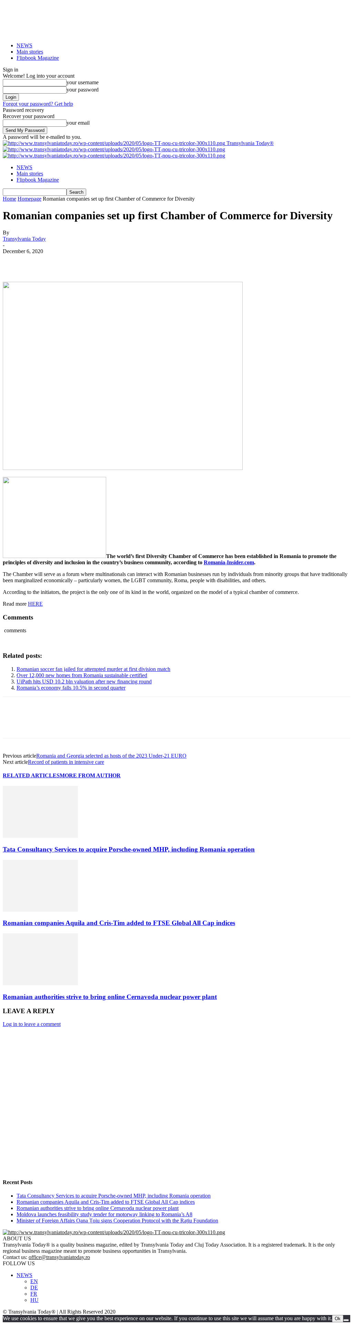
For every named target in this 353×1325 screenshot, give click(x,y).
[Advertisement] (176, 1117)
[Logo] (114, 149)
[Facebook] (14, 262)
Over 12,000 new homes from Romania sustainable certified (82, 675)
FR (33, 1294)
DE (34, 1287)
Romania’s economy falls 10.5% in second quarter (71, 688)
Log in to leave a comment (32, 1024)
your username (83, 82)
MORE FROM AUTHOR (90, 775)
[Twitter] (39, 262)
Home (9, 199)
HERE (35, 604)
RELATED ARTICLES (31, 775)
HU (34, 1300)
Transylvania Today (24, 239)
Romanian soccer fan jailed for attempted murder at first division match (93, 669)
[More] (113, 262)
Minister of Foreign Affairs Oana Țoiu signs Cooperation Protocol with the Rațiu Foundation (117, 1220)
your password (83, 90)
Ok (338, 1318)
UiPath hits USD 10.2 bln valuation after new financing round (84, 681)
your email (78, 123)
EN (34, 1281)
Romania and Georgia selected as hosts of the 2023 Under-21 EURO (111, 756)
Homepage (29, 199)
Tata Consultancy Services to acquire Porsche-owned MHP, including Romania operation (129, 849)
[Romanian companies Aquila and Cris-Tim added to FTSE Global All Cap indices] (40, 910)
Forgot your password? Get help (38, 104)
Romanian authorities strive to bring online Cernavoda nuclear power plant (110, 996)
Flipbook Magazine (38, 58)
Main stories (30, 52)
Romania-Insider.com (229, 562)
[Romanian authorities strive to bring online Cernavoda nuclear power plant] (40, 983)
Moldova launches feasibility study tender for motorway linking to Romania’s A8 (104, 1214)
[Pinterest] (63, 262)
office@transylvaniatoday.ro (59, 1257)
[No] (346, 1320)
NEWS (24, 45)
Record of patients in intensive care (66, 762)
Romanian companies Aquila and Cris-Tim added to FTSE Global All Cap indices (119, 922)
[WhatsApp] (88, 262)
